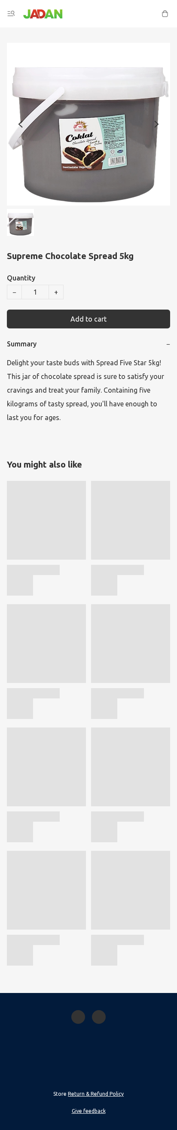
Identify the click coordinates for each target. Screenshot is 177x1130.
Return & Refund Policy (96, 1094)
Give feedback (89, 1111)
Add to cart (88, 319)
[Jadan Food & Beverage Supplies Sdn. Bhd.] (43, 14)
